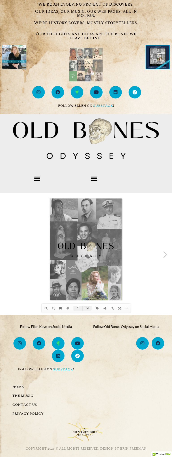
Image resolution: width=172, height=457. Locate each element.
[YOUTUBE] (96, 92)
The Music (22, 395)
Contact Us (24, 404)
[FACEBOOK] (58, 92)
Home (18, 386)
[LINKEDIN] (115, 92)
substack (103, 105)
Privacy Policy (27, 413)
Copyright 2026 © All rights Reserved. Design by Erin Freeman (86, 448)
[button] (37, 179)
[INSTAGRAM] (38, 92)
